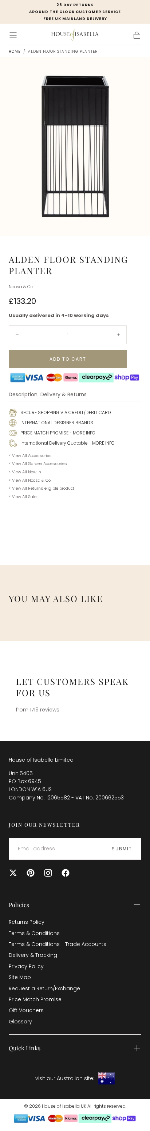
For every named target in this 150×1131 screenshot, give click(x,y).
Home (14, 51)
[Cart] (137, 35)
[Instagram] (48, 873)
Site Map (20, 977)
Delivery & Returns (63, 395)
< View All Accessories (30, 455)
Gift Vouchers (26, 1010)
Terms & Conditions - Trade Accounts (57, 944)
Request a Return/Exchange (44, 988)
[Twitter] (13, 873)
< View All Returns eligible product (41, 488)
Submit (122, 849)
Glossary (20, 1021)
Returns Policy (26, 922)
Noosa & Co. (21, 287)
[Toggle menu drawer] (13, 35)
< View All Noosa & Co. (30, 480)
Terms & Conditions (34, 933)
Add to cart (68, 359)
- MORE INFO (81, 433)
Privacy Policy (26, 966)
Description (23, 395)
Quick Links (24, 1048)
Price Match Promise (35, 999)
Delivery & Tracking (33, 955)
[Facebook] (66, 873)
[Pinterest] (31, 873)
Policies (19, 905)
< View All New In (25, 472)
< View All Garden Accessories (38, 463)
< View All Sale (22, 497)
